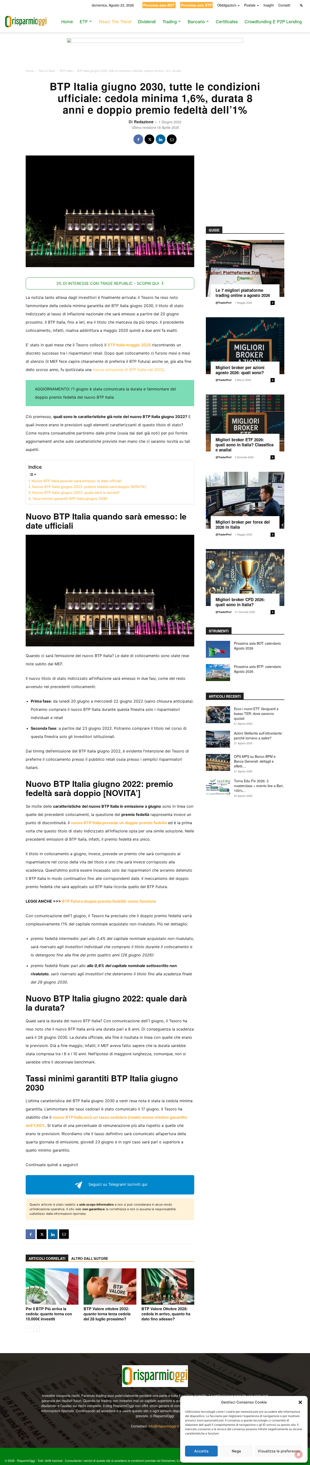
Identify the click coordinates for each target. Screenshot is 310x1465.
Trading (170, 21)
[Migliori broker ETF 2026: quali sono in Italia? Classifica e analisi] (245, 423)
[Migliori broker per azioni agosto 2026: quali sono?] (245, 345)
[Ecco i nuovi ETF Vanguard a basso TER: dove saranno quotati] (218, 714)
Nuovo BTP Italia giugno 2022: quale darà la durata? (76, 492)
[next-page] (36, 1329)
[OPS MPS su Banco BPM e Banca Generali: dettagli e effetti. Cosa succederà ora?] (218, 762)
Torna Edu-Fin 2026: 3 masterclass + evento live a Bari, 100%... (259, 785)
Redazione (144, 121)
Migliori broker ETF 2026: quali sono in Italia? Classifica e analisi (244, 445)
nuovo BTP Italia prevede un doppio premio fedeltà (119, 822)
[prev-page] (29, 1329)
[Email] (172, 139)
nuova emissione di (110, 369)
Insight (269, 5)
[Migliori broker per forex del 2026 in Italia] (245, 500)
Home (67, 21)
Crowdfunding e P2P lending (273, 21)
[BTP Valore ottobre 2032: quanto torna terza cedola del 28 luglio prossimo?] (110, 1286)
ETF (84, 21)
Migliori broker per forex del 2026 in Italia (243, 524)
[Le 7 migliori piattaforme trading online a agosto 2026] (245, 268)
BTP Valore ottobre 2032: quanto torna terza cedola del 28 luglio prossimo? (107, 1314)
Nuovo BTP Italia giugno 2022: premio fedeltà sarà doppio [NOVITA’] (89, 487)
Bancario (196, 21)
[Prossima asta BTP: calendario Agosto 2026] (218, 672)
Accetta (201, 1451)
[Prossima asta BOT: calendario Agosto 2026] (218, 649)
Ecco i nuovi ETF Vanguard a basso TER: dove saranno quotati (256, 713)
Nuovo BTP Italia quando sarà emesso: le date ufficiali (76, 481)
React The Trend (115, 21)
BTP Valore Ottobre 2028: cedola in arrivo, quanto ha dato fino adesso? (165, 1314)
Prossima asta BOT (159, 5)
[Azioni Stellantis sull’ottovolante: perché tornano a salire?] (218, 739)
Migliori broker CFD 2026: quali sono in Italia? (240, 602)
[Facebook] (138, 139)
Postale (250, 5)
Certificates (227, 21)
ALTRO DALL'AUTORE (89, 1258)
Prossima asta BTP (196, 5)
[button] (300, 1402)
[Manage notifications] (298, 1454)
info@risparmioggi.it (163, 1426)
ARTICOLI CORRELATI (47, 1258)
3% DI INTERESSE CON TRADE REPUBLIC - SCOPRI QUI (107, 283)
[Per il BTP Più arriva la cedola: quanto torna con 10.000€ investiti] (52, 1286)
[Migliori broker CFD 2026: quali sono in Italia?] (245, 577)
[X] (149, 139)
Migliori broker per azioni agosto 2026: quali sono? (240, 369)
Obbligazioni (226, 5)
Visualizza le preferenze (279, 1451)
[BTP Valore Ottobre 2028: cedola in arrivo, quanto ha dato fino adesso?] (167, 1286)
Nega (236, 1451)
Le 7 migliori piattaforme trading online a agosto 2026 (243, 292)
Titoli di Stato (46, 71)
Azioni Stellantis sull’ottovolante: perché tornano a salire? (258, 735)
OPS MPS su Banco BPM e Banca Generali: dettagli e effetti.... (255, 761)
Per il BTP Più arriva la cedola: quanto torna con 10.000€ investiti (49, 1314)
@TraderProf (224, 302)
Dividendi (147, 21)
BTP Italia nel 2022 (146, 369)
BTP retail (66, 71)
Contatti (284, 5)
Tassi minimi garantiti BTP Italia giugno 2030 (69, 498)
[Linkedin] (160, 139)
